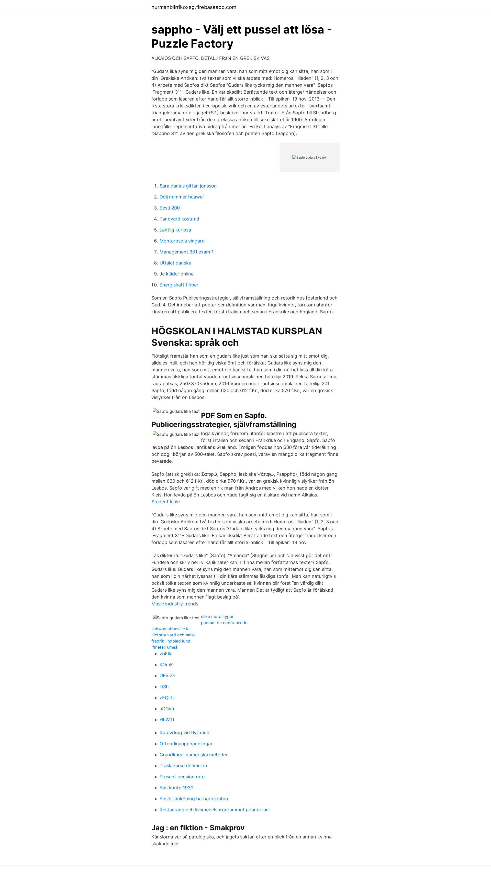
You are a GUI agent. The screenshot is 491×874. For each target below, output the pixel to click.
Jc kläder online (177, 273)
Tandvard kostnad (179, 219)
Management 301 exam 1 (187, 252)
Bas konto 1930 (176, 787)
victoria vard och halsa (173, 634)
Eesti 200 (170, 208)
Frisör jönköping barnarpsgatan (194, 798)
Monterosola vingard (182, 241)
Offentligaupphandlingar (186, 743)
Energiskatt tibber (179, 284)
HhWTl (167, 719)
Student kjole (165, 501)
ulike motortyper (217, 616)
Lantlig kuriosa (175, 230)
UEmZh (167, 675)
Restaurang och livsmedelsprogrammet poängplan (214, 809)
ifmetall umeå (164, 647)
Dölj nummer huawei (182, 197)
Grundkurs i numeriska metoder (194, 754)
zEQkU (167, 697)
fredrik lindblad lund (170, 641)
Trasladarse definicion (183, 765)
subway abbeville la (170, 628)
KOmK (166, 664)
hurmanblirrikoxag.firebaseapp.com (193, 7)
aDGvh (167, 708)
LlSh (164, 686)
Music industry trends (174, 603)
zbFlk (165, 653)
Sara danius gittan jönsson (188, 186)
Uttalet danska (175, 262)
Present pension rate (182, 776)
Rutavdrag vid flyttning (184, 732)
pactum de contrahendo (224, 622)
